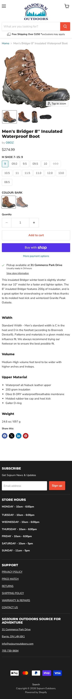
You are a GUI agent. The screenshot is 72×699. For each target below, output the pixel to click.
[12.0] (50, 177)
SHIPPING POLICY (13, 593)
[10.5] (7, 177)
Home (5, 43)
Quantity (7, 214)
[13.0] (61, 177)
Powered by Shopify (36, 692)
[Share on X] (11, 436)
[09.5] (35, 168)
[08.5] (7, 186)
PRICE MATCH (10, 579)
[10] (45, 168)
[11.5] (27, 177)
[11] (17, 177)
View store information (17, 273)
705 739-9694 (10, 651)
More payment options (36, 256)
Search (36, 684)
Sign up (57, 486)
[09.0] (14, 168)
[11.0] (39, 177)
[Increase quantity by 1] (34, 222)
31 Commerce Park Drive (16, 629)
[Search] (65, 26)
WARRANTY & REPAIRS (16, 600)
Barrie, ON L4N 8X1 (13, 636)
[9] (5, 168)
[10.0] (56, 168)
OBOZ (10, 142)
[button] (9, 117)
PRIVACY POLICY (12, 572)
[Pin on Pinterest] (25, 436)
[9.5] (25, 168)
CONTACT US (10, 607)
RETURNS (7, 586)
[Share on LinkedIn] (18, 436)
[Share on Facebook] (4, 436)
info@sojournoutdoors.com (17, 643)
